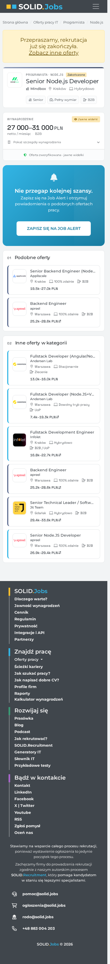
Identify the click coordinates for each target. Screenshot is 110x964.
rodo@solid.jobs (37, 916)
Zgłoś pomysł (27, 825)
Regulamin (25, 619)
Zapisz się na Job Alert (54, 228)
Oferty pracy (27, 659)
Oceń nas (23, 832)
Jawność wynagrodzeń (37, 605)
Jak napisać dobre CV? (36, 680)
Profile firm (25, 686)
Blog (18, 725)
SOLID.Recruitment (33, 745)
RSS (18, 819)
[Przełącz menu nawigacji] (96, 6)
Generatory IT (27, 752)
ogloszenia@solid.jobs (43, 905)
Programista (74, 22)
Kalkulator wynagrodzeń (38, 699)
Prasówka (23, 718)
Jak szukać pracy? (32, 673)
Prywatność (25, 626)
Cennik (21, 612)
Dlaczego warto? (30, 599)
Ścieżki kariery (28, 666)
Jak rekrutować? (30, 738)
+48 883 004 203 (38, 928)
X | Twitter (24, 805)
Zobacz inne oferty (53, 53)
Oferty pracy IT (45, 22)
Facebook (24, 798)
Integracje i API (29, 632)
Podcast (22, 731)
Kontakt (22, 785)
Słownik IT (24, 758)
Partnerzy (24, 639)
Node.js (96, 22)
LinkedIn (23, 792)
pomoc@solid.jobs (40, 893)
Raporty (22, 693)
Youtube (22, 812)
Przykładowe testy (32, 765)
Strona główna (15, 22)
